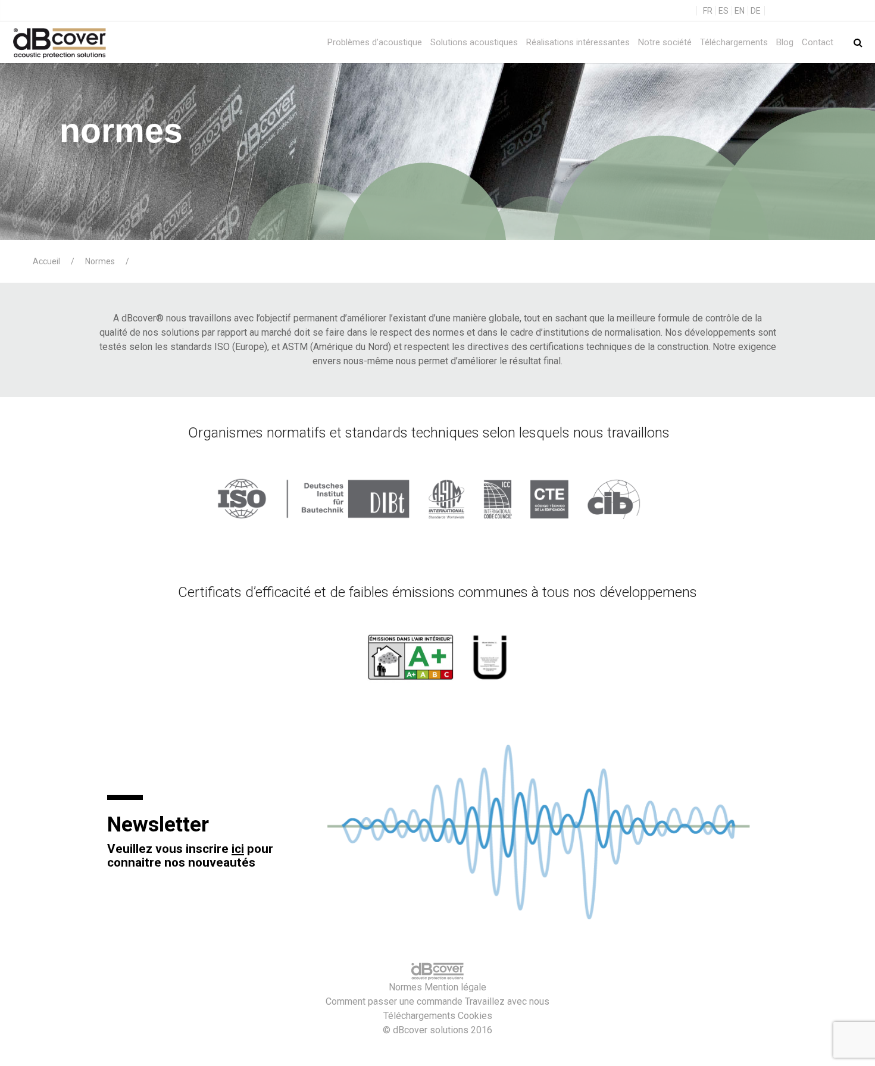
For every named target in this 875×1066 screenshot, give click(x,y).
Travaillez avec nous (507, 1001)
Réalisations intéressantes (578, 42)
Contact (817, 42)
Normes (405, 987)
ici (238, 849)
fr (707, 10)
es (723, 10)
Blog (784, 42)
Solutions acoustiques (474, 42)
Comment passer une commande (394, 1001)
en (740, 10)
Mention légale (455, 987)
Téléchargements (734, 42)
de (756, 10)
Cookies (475, 1015)
